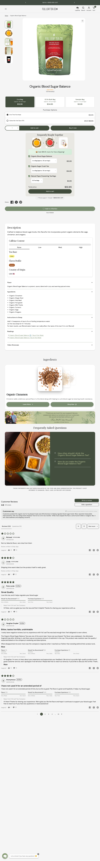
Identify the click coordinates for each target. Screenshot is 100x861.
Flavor (9, 282)
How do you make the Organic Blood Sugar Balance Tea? (72, 463)
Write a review (87, 500)
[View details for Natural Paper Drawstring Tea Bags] (63, 143)
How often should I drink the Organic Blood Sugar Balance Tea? (73, 454)
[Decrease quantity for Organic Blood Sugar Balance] (6, 128)
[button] (5, 856)
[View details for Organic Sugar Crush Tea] (50, 143)
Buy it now (73, 128)
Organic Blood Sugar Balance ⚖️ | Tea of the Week (26, 335)
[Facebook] (12, 202)
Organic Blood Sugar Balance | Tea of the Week (25, 338)
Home (6, 15)
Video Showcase (13, 345)
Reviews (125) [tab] (6, 526)
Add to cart (50, 191)
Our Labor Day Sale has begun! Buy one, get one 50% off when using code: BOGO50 (50, 2)
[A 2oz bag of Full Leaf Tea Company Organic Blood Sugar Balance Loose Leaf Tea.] (82, 20)
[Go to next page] (62, 714)
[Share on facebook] (90, 550)
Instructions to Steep (14, 317)
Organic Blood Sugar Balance (50, 86)
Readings (10, 331)
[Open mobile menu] (5, 9)
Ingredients (11, 292)
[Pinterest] (21, 202)
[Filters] (84, 526)
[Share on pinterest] (97, 550)
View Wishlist (50, 212)
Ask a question (86, 505)
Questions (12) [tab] (16, 526)
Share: (7, 202)
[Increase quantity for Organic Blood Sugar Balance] (17, 128)
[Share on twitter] (94, 550)
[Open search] (78, 526)
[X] (16, 202)
